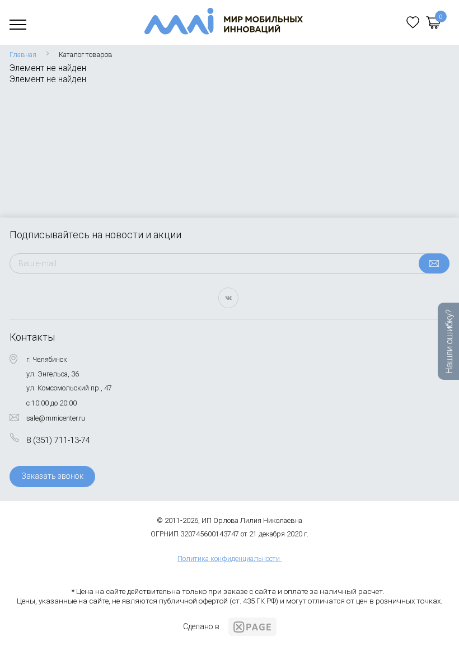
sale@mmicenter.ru (55, 418)
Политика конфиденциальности (228, 558)
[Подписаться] (434, 263)
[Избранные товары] (412, 22)
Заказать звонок (52, 476)
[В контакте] (228, 297)
